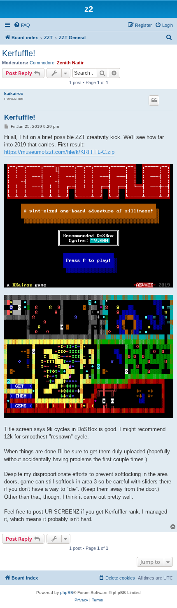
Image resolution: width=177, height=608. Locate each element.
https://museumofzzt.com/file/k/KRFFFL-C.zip (59, 152)
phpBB (66, 592)
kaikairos (13, 93)
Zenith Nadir (70, 62)
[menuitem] (22, 25)
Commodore (42, 62)
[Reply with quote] (154, 100)
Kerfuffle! (18, 53)
